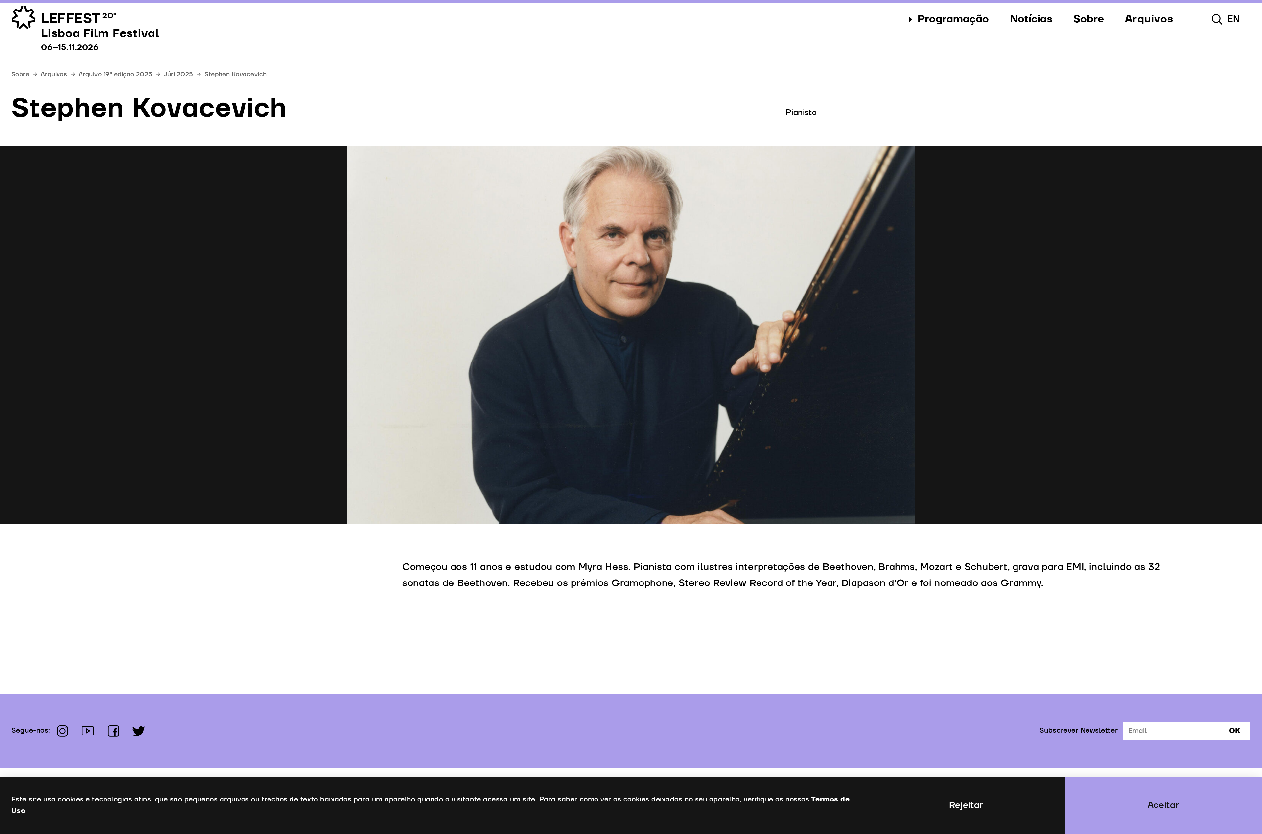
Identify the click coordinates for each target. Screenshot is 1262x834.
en (1233, 19)
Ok (1234, 730)
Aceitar (1164, 805)
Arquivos (54, 74)
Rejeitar (966, 805)
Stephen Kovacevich (235, 74)
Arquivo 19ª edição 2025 (115, 74)
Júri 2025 (178, 74)
